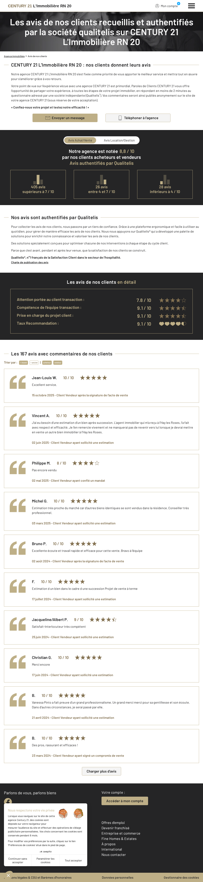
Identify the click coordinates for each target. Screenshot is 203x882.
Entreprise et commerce (121, 833)
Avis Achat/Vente (80, 140)
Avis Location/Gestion (119, 140)
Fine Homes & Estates (119, 838)
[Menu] (191, 5)
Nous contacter (114, 854)
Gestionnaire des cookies (181, 877)
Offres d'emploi (113, 822)
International (112, 849)
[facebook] (8, 802)
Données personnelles (117, 877)
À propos (109, 844)
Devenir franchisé (115, 828)
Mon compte (169, 6)
